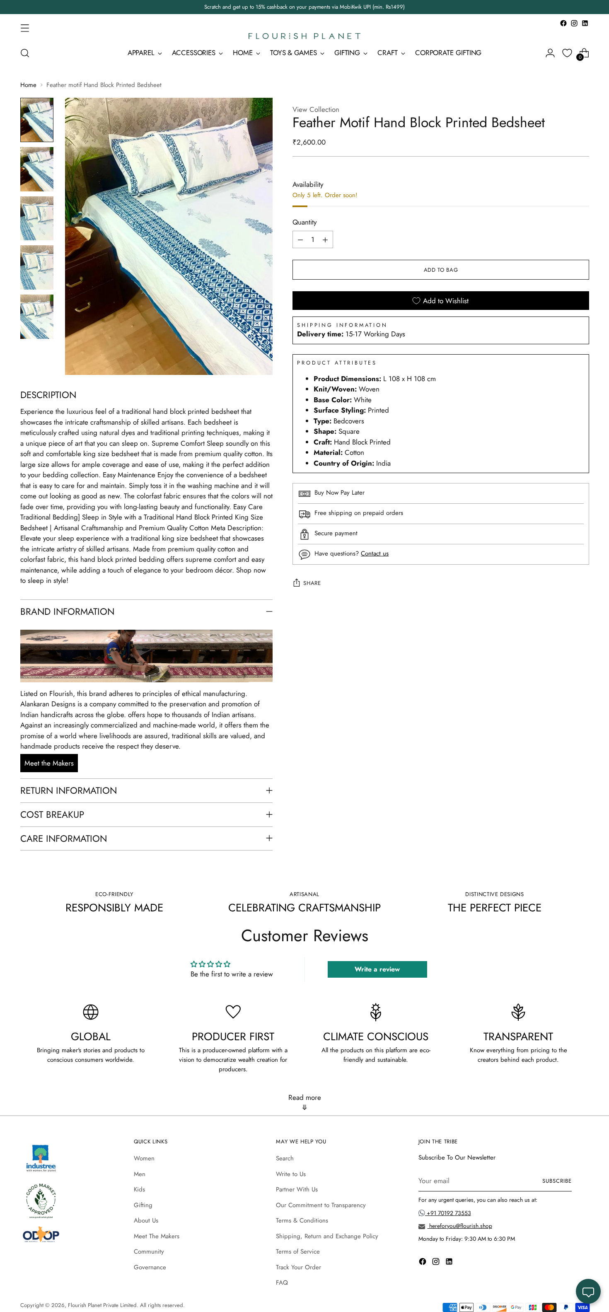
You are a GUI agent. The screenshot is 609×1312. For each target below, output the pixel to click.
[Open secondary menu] (25, 27)
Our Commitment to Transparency (321, 1205)
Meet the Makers (49, 763)
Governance (150, 1267)
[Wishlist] (567, 53)
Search (285, 1158)
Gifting (143, 1205)
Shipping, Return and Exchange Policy (327, 1236)
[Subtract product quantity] (300, 240)
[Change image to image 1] (36, 120)
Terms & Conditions (302, 1220)
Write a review (377, 969)
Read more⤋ (304, 1102)
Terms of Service (298, 1251)
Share (312, 583)
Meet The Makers (156, 1236)
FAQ (282, 1282)
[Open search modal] (25, 53)
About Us (146, 1220)
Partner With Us (297, 1189)
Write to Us (291, 1174)
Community (149, 1251)
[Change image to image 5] (36, 317)
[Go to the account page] (550, 53)
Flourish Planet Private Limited (102, 1305)
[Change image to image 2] (36, 169)
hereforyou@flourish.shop (460, 1226)
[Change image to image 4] (36, 267)
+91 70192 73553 (448, 1213)
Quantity (304, 222)
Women (144, 1158)
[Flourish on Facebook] (563, 23)
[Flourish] (304, 36)
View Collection (315, 109)
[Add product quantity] (325, 240)
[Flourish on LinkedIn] (585, 23)
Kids (139, 1189)
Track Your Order (298, 1267)
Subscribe (557, 1181)
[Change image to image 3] (36, 218)
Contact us (375, 553)
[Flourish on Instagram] (574, 23)
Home (28, 84)
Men (139, 1174)
